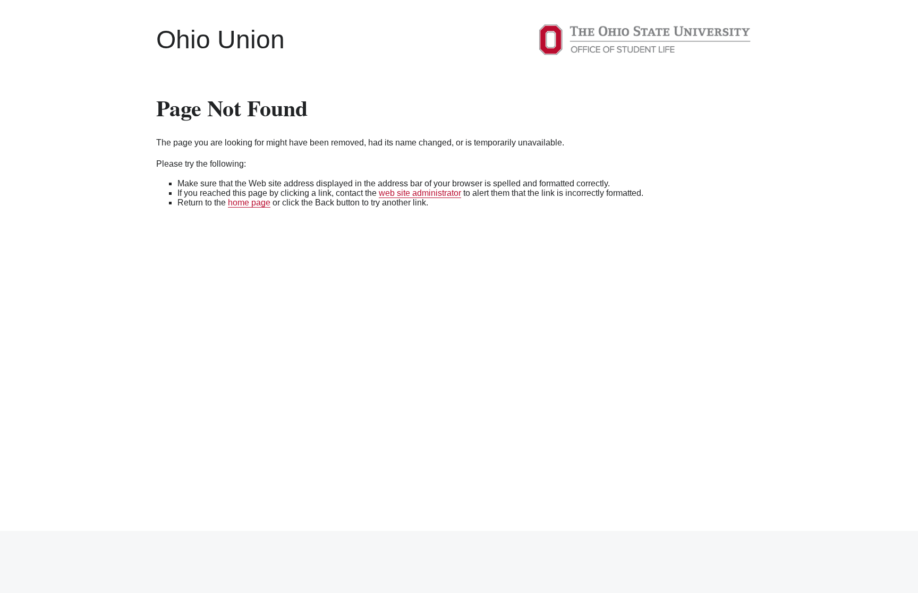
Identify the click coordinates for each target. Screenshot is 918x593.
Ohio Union (220, 39)
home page (249, 202)
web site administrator (420, 192)
